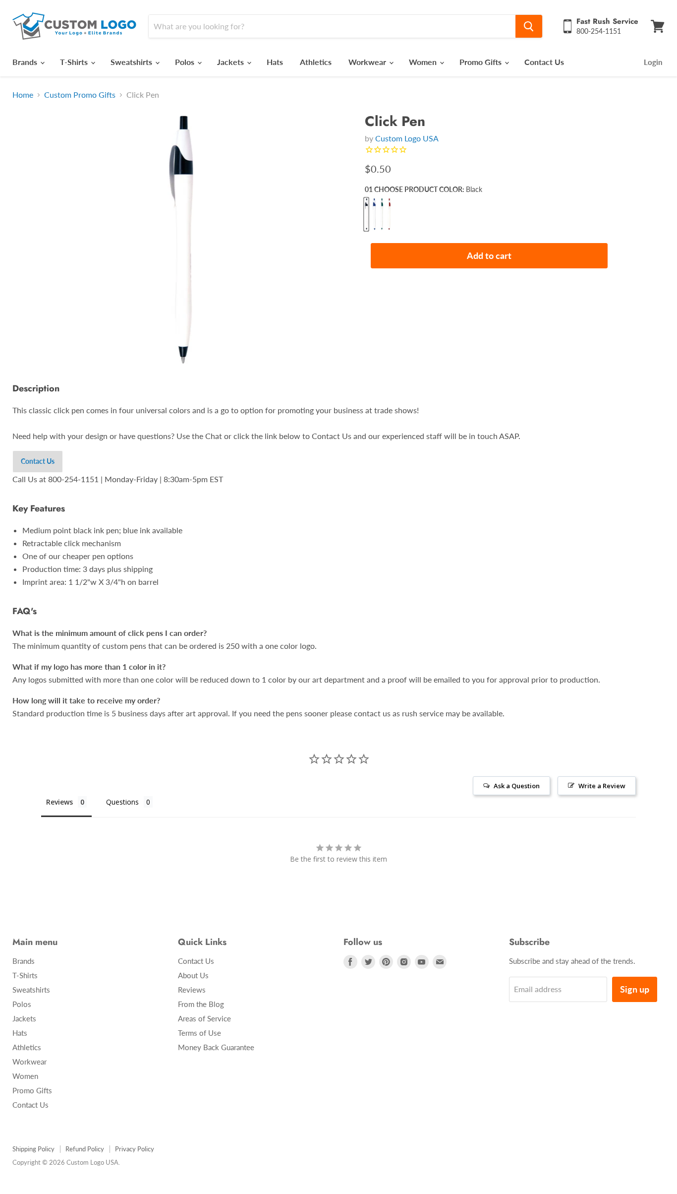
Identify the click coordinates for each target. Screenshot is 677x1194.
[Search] (528, 26)
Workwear (368, 61)
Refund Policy (84, 1149)
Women (424, 61)
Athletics (316, 61)
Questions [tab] (122, 802)
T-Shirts (75, 61)
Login (653, 62)
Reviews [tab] (59, 802)
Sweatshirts (132, 61)
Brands (25, 61)
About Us (193, 975)
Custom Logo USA (407, 138)
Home (22, 94)
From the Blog (201, 1004)
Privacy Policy (134, 1149)
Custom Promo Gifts (79, 94)
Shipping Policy (33, 1149)
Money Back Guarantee (216, 1047)
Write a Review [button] (601, 785)
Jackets (231, 61)
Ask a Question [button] (517, 785)
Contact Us (544, 61)
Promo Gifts (481, 61)
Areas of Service (204, 1018)
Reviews (192, 989)
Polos (185, 61)
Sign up (634, 989)
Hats (275, 61)
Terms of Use (199, 1032)
